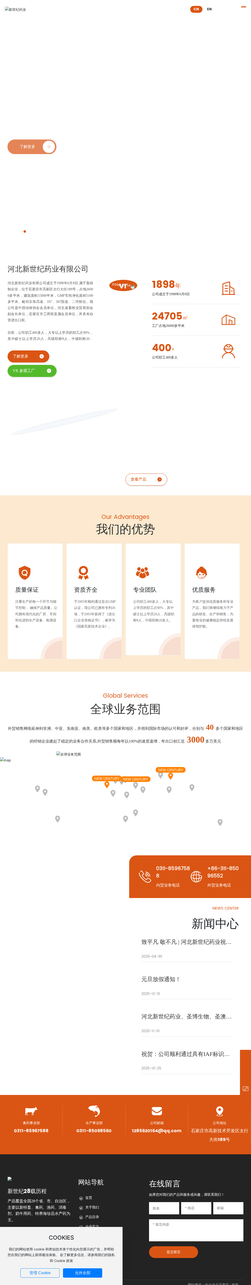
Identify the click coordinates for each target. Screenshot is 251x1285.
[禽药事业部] (245, 1055)
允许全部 (82, 1273)
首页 (88, 1198)
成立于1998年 (31, 98)
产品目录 (92, 1217)
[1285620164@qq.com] (245, 1077)
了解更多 (20, 356)
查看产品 (171, 479)
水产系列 (181, 415)
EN (209, 9)
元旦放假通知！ (161, 979)
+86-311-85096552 (223, 872)
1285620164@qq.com (157, 1130)
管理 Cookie (40, 1273)
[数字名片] (245, 1088)
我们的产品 (173, 398)
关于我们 (92, 1207)
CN (196, 9)
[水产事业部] (245, 1066)
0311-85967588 (173, 872)
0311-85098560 (94, 1130)
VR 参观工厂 (24, 371)
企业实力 (92, 1226)
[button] (25, 231)
